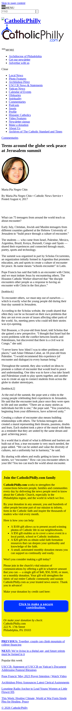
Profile (13, 111)
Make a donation (18, 124)
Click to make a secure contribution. (36, 606)
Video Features (17, 118)
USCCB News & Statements (26, 85)
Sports (12, 108)
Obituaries (15, 95)
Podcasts (14, 105)
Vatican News (17, 88)
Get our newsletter (19, 59)
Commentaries (17, 101)
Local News (16, 75)
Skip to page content (13, 3)
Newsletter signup (19, 121)
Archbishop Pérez (19, 82)
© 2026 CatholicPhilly (14, 707)
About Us (14, 128)
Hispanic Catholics (20, 115)
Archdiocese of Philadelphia (25, 56)
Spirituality (15, 98)
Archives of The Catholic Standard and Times (35, 131)
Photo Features (17, 78)
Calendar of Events (20, 91)
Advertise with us (19, 62)
